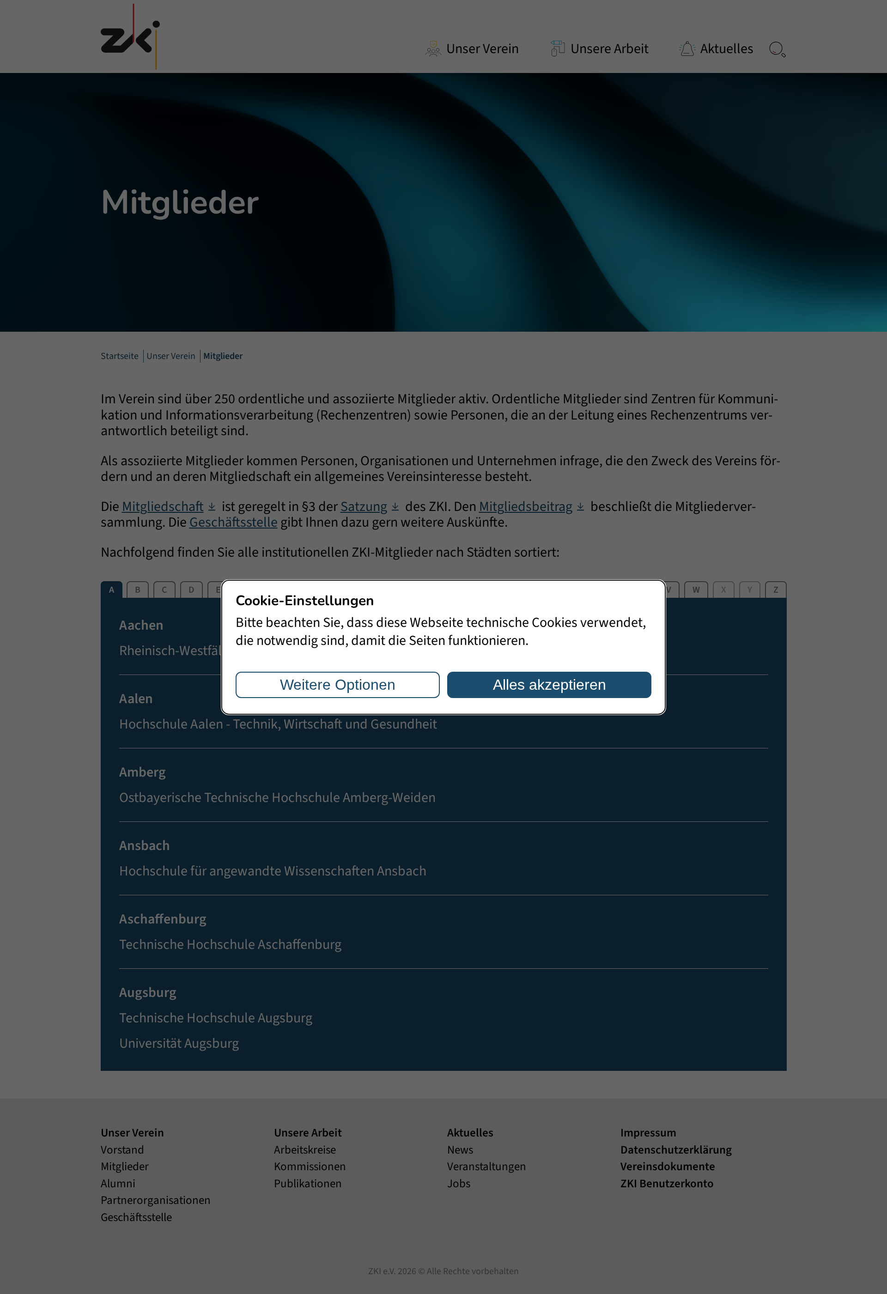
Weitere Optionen (337, 684)
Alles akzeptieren (549, 684)
